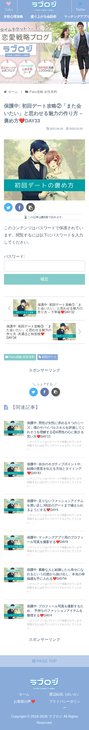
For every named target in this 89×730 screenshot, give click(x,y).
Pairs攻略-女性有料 (21, 357)
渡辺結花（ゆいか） (64, 694)
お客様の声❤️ (24, 701)
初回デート (49, 357)
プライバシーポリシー (64, 704)
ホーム (24, 694)
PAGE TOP (46, 661)
